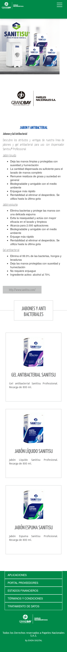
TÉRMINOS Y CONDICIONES (25, 598)
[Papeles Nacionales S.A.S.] (12, 5)
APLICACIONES (17, 575)
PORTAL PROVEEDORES (23, 583)
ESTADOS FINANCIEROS (23, 590)
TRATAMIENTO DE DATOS (23, 606)
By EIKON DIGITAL (33, 640)
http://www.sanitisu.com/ (22, 290)
